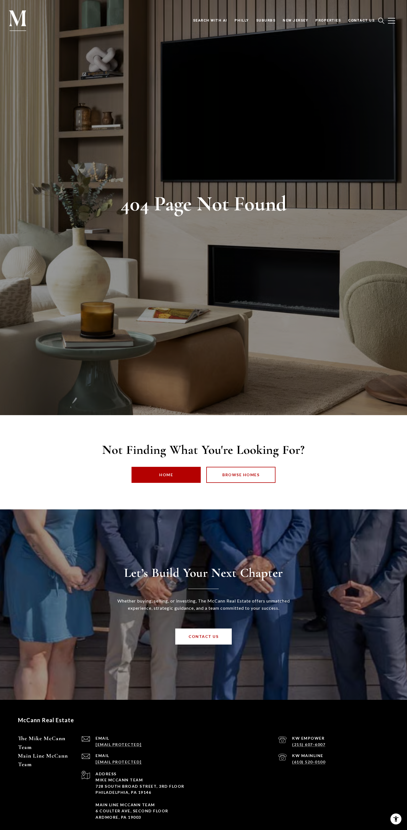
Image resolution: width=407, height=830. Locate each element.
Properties (328, 20)
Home (166, 474)
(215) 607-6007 (308, 744)
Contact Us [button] (203, 636)
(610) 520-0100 (308, 762)
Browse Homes (240, 474)
